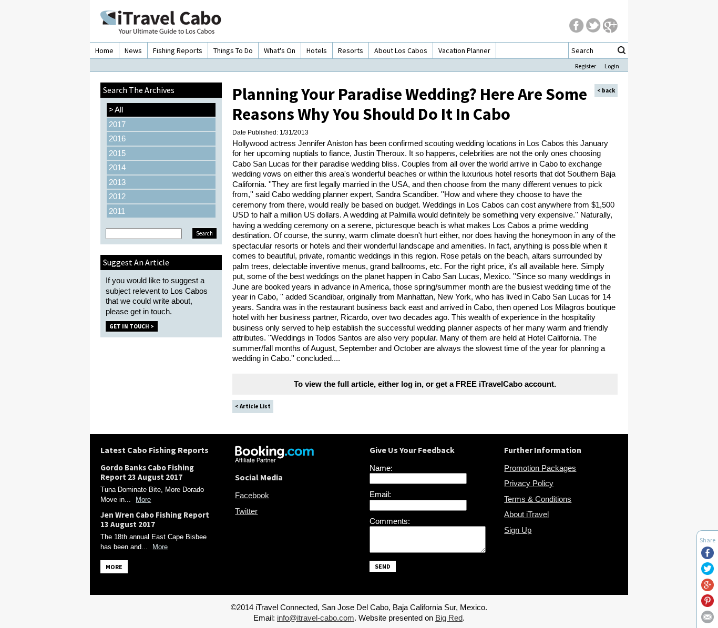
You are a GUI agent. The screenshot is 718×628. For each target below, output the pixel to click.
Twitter (246, 511)
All (116, 109)
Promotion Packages (540, 468)
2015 (117, 153)
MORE (114, 567)
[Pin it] (707, 604)
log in (411, 383)
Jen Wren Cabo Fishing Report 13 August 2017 (154, 519)
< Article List (253, 406)
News (133, 50)
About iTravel (526, 514)
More (143, 499)
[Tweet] (707, 572)
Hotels (316, 50)
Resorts (350, 50)
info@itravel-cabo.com (315, 617)
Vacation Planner (464, 50)
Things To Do (233, 50)
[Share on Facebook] (707, 556)
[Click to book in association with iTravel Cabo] (274, 459)
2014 (117, 167)
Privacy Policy (528, 483)
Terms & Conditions (537, 499)
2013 (117, 182)
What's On (279, 50)
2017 (117, 124)
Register (585, 66)
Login (611, 66)
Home (104, 50)
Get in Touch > (131, 326)
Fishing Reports (177, 50)
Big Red (449, 617)
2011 (117, 211)
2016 (117, 138)
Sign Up (517, 530)
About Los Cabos (400, 50)
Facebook (252, 495)
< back (606, 90)
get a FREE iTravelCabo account (495, 383)
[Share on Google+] (707, 588)
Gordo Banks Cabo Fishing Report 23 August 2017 (147, 472)
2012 (117, 196)
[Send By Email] (707, 620)
